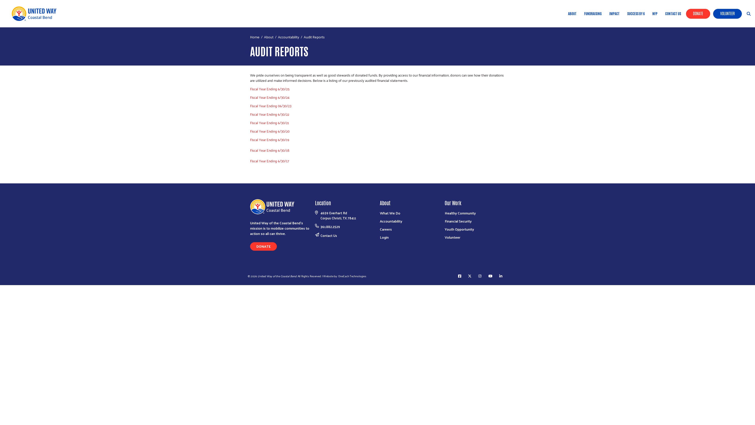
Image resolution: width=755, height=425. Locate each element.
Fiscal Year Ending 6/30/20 (270, 131)
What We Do (390, 213)
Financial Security (458, 221)
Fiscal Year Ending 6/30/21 (269, 122)
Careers (386, 229)
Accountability (288, 37)
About (572, 13)
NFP (654, 13)
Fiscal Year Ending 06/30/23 (270, 106)
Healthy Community (460, 213)
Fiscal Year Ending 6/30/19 (269, 139)
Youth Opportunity (459, 229)
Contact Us (673, 13)
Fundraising (593, 13)
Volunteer (727, 13)
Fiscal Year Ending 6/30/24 (270, 97)
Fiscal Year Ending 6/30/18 (269, 150)
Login (384, 237)
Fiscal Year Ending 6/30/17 (269, 161)
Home (255, 37)
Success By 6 (636, 13)
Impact (614, 13)
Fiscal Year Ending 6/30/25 (270, 89)
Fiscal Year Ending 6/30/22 (269, 114)
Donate (698, 13)
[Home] (35, 13)
